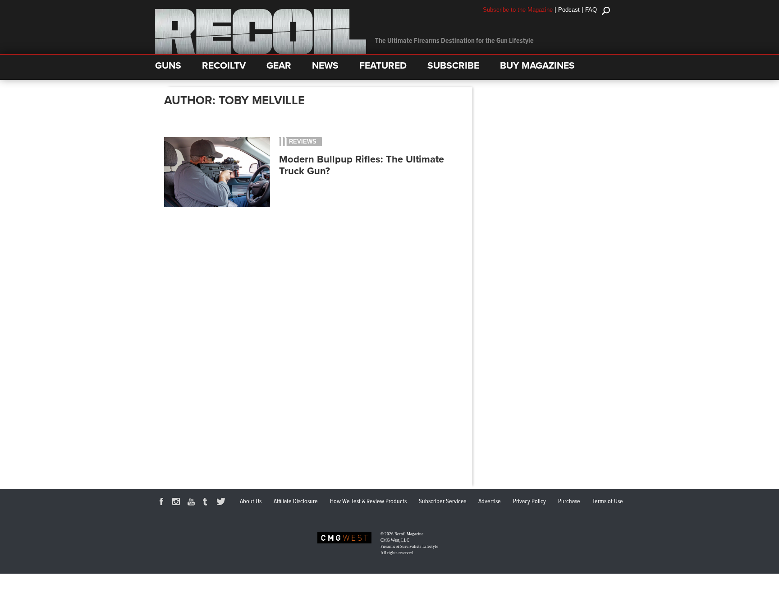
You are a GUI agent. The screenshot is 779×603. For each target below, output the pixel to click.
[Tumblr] (207, 502)
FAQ (591, 9)
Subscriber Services (442, 501)
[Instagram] (177, 502)
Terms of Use (607, 501)
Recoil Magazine (408, 534)
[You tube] (192, 502)
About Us (250, 501)
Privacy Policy (529, 501)
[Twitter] (222, 502)
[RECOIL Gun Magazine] (260, 52)
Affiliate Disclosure (296, 501)
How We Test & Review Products (368, 501)
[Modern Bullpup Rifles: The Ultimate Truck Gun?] (217, 205)
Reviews (302, 141)
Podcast (569, 9)
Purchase (569, 501)
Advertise (489, 501)
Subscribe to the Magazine (518, 9)
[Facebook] (162, 502)
